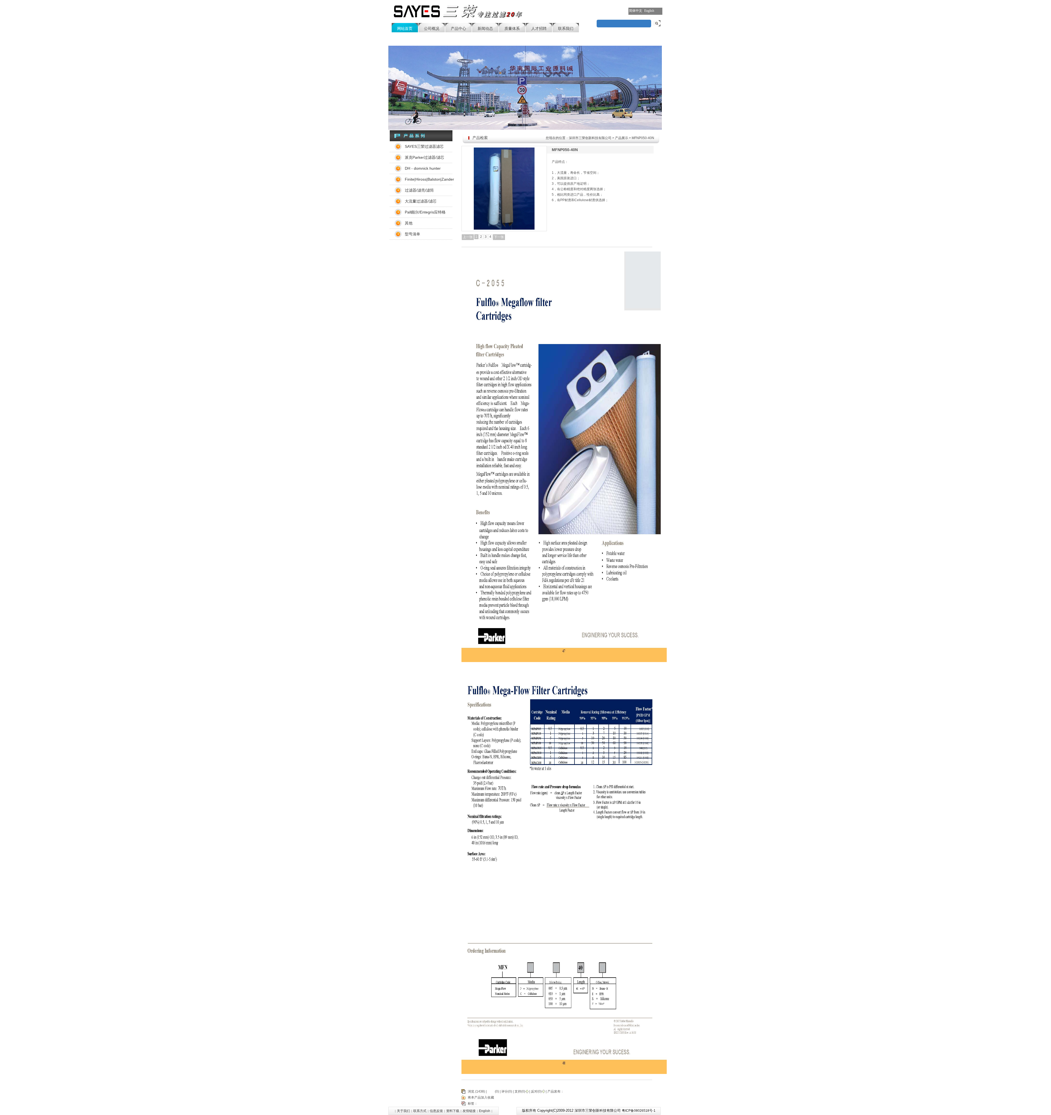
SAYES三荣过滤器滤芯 (424, 146)
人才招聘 (539, 28)
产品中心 (458, 28)
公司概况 (431, 28)
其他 (408, 223)
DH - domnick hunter (423, 168)
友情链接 (469, 1111)
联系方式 (419, 1111)
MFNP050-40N (489, 1103)
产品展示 (621, 138)
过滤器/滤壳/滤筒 (419, 190)
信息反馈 (436, 1111)
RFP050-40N (579, 1103)
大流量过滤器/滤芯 (421, 201)
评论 (490, 1091)
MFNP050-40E (557, 1103)
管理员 (569, 1091)
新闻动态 (485, 28)
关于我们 (403, 1111)
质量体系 (512, 28)
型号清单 (412, 234)
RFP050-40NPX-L (514, 1103)
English (649, 11)
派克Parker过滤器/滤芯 (424, 157)
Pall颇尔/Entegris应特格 (425, 212)
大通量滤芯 (537, 1103)
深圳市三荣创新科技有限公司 (590, 138)
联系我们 (565, 28)
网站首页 (404, 28)
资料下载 (452, 1111)
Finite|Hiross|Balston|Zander (428, 179)
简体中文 (635, 11)
